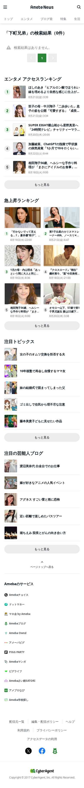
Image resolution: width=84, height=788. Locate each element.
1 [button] (42, 58)
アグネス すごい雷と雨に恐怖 (40, 499)
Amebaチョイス (18, 595)
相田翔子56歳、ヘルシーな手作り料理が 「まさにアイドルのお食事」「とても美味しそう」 (52, 167)
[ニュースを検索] (78, 7)
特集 (63, 19)
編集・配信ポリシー (45, 721)
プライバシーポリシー (52, 730)
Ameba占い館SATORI (22, 681)
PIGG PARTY (16, 652)
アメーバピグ (17, 642)
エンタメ (27, 19)
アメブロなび (17, 690)
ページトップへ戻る (42, 566)
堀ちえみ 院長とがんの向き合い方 (43, 533)
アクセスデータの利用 (42, 739)
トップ (8, 19)
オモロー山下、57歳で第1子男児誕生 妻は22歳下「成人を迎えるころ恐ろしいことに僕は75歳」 (64, 313)
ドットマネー (17, 604)
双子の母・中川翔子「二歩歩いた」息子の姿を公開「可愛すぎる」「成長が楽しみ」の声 (54, 110)
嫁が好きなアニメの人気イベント (42, 483)
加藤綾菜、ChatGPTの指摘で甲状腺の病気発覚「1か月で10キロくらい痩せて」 (53, 148)
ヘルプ (70, 721)
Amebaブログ (17, 623)
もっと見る (42, 184)
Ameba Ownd (17, 633)
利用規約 (23, 730)
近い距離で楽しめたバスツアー (41, 516)
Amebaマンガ (17, 661)
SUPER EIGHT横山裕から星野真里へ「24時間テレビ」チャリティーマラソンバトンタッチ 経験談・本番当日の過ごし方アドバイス (53, 131)
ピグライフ (15, 671)
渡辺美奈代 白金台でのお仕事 (40, 466)
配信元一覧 (16, 721)
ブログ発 (46, 19)
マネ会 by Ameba (19, 614)
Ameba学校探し (18, 700)
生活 (77, 19)
